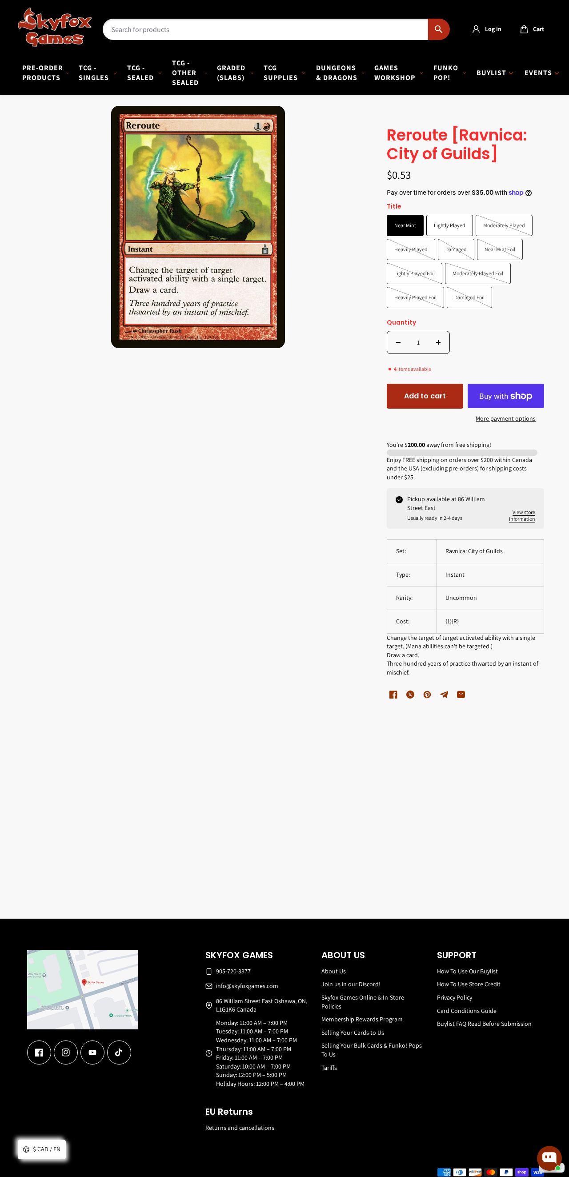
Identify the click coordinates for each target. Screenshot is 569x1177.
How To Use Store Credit (469, 984)
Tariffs (329, 1068)
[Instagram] (66, 1052)
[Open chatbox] (549, 1158)
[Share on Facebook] (393, 694)
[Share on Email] (461, 694)
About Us (333, 971)
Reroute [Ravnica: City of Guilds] (457, 145)
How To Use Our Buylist (467, 971)
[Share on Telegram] (444, 694)
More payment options (506, 418)
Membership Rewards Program (362, 1019)
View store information (522, 515)
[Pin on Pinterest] (427, 694)
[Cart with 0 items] (524, 29)
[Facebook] (39, 1052)
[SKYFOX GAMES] (55, 27)
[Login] (476, 29)
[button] (529, 29)
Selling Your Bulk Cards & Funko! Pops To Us (371, 1049)
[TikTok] (119, 1052)
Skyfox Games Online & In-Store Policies (362, 1001)
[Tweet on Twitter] (410, 694)
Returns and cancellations (239, 1128)
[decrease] (398, 342)
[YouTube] (92, 1052)
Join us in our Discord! (351, 984)
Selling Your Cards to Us (352, 1032)
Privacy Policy (454, 997)
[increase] (438, 342)
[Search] (439, 29)
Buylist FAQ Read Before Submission (484, 1024)
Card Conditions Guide (467, 1011)
